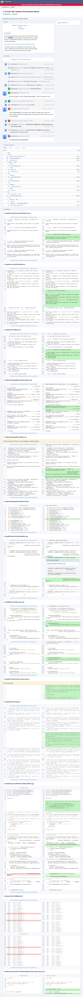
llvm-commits (27, 81)
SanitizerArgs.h (14, 171)
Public (15, 14)
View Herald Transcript (47, 77)
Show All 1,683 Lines (24, 333)
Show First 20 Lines (14, 217)
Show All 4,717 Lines (23, 497)
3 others (47, 67)
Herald (12, 67)
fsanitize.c (13, 190)
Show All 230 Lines (24, 384)
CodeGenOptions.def (16, 165)
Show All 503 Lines (23, 892)
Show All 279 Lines (24, 268)
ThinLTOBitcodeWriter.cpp (15, 195)
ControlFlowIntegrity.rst (14, 158)
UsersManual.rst (13, 160)
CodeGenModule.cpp (16, 177)
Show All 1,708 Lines (24, 444)
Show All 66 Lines (23, 532)
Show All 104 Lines (23, 967)
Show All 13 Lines (24, 975)
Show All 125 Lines (24, 900)
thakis (32, 104)
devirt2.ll (13, 201)
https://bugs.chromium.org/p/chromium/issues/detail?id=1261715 (19, 44)
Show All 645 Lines (24, 606)
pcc (21, 27)
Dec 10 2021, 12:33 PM (48, 132)
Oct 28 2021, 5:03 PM (46, 92)
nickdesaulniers (23, 25)
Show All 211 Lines (23, 433)
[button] (77, 560)
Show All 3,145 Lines (23, 260)
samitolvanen (12, 18)
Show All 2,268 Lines (23, 376)
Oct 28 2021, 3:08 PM (49, 64)
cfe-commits (34, 81)
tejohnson (22, 28)
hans (29, 104)
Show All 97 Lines (23, 325)
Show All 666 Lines (24, 540)
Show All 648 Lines (24, 705)
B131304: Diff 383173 (36, 88)
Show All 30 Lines (24, 505)
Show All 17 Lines (24, 859)
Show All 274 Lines (23, 779)
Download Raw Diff (63, 22)
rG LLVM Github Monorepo (24, 59)
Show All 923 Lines (24, 217)
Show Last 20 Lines (33, 260)
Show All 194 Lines (23, 675)
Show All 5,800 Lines (23, 598)
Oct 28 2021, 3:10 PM (49, 85)
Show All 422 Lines (23, 641)
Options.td (13, 169)
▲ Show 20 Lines (14, 260)
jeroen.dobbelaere (32, 67)
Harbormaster (14, 88)
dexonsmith (40, 67)
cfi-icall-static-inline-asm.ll (17, 205)
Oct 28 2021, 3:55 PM (49, 88)
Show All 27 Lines (24, 787)
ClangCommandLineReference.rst (17, 156)
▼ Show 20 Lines (33, 217)
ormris (25, 67)
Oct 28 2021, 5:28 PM (46, 108)
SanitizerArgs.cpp (15, 180)
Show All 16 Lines (24, 934)
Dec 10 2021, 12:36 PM (46, 136)
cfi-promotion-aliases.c (16, 186)
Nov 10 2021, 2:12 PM (49, 126)
